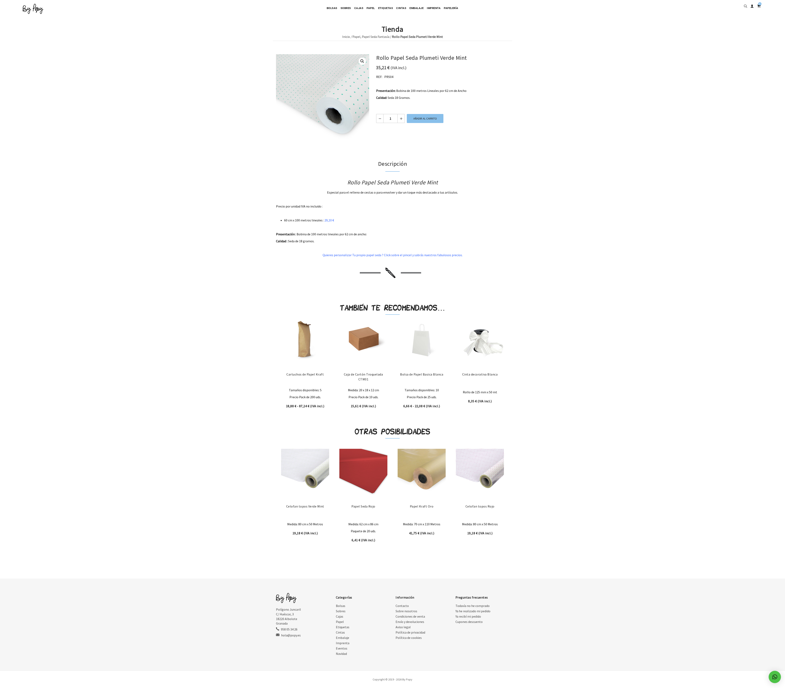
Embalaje (416, 8)
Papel (371, 8)
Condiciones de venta (410, 616)
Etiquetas (385, 8)
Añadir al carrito (425, 118)
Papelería (451, 8)
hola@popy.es (291, 635)
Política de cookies (409, 638)
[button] (362, 61)
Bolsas (332, 8)
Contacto (402, 606)
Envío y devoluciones (410, 622)
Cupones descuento (469, 622)
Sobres (346, 8)
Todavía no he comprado (472, 606)
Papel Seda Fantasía (375, 37)
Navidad (341, 654)
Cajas (358, 8)
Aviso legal (403, 627)
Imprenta (434, 8)
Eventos (341, 648)
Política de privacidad (410, 632)
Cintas (401, 8)
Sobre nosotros (406, 611)
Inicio (346, 37)
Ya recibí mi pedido (468, 616)
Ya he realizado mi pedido (472, 611)
